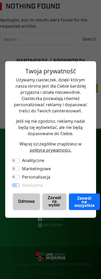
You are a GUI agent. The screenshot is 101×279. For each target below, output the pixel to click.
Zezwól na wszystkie (84, 201)
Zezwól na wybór (54, 201)
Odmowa (26, 201)
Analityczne (33, 160)
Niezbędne (32, 185)
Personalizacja (36, 177)
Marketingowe (36, 169)
